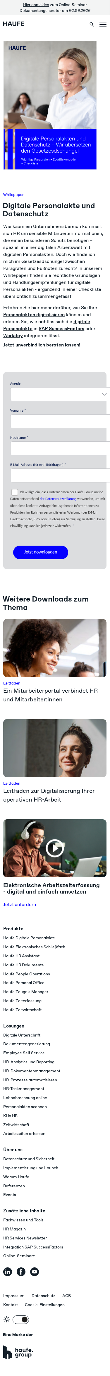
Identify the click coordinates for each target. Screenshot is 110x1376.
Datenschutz (43, 1296)
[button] (102, 24)
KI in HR (10, 1116)
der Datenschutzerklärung (58, 499)
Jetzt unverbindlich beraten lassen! (41, 345)
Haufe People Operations (26, 974)
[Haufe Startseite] (22, 24)
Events (9, 1195)
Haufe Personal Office (23, 983)
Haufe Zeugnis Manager (25, 992)
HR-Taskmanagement (23, 1089)
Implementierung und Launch (30, 1168)
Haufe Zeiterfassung (22, 1001)
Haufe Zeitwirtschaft (22, 1010)
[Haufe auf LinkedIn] (7, 1271)
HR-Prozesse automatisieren (30, 1080)
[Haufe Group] (18, 1346)
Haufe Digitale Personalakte (29, 938)
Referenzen (14, 1186)
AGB (66, 1296)
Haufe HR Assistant (21, 956)
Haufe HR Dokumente (23, 965)
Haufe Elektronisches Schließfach (34, 947)
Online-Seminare (19, 1256)
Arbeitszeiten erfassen (24, 1133)
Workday (13, 335)
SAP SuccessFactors (61, 328)
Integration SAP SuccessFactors (33, 1247)
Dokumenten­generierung (26, 1044)
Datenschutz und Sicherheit (28, 1159)
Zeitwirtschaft (16, 1125)
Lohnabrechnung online (25, 1098)
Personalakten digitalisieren (34, 314)
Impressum (14, 1296)
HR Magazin (14, 1229)
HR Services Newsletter (25, 1238)
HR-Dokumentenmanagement (31, 1071)
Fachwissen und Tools (23, 1220)
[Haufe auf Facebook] (21, 1271)
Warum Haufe (16, 1177)
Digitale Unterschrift (21, 1035)
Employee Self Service (24, 1053)
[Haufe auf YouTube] (34, 1271)
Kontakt (10, 1305)
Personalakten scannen (25, 1107)
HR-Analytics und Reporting (28, 1062)
